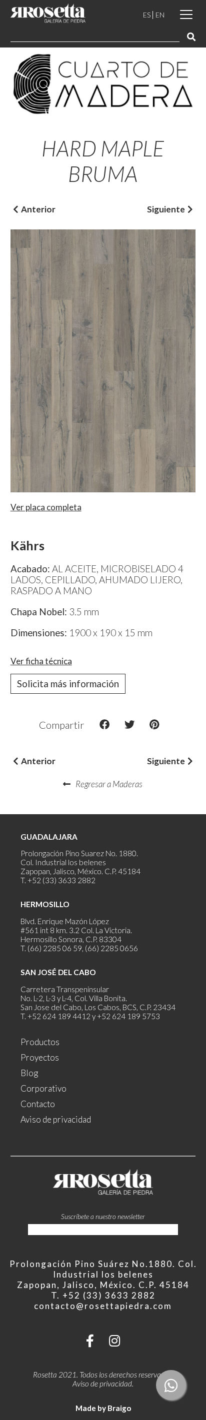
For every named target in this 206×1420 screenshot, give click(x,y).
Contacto (37, 1104)
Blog (29, 1073)
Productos (40, 1042)
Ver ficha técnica (41, 661)
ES (146, 15)
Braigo (119, 1408)
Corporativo (43, 1088)
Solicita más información (68, 683)
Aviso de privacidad (55, 1119)
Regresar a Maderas (109, 784)
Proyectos (39, 1057)
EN (160, 15)
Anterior (38, 209)
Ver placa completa (46, 507)
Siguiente (166, 209)
